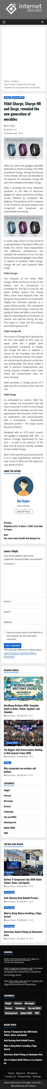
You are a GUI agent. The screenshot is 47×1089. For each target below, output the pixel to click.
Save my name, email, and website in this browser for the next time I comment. (25, 636)
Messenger (8, 800)
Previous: (23, 526)
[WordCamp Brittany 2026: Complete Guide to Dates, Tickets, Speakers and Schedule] (23, 688)
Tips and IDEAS (10, 817)
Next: (22, 536)
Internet (7, 795)
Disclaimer (32, 1073)
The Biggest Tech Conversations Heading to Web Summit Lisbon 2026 (23, 751)
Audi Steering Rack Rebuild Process (21, 898)
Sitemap (37, 1076)
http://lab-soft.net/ (18, 981)
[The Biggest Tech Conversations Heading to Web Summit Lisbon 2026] (23, 733)
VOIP (6, 833)
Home (11, 1073)
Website (8, 622)
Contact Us (10, 1076)
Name (7, 601)
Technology (8, 811)
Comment (9, 563)
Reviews (7, 806)
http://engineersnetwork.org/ (18, 968)
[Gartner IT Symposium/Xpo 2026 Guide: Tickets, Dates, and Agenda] (23, 862)
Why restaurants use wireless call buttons (20, 770)
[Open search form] (42, 22)
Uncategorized (10, 822)
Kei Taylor (10, 126)
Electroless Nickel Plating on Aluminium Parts (23, 933)
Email (7, 611)
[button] (4, 22)
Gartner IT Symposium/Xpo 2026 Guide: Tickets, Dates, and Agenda (23, 881)
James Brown (10, 716)
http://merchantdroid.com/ (17, 958)
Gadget (7, 97)
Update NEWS (18, 97)
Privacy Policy (24, 1076)
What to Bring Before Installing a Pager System (23, 914)
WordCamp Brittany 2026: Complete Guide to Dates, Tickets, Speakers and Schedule (22, 709)
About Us (20, 1073)
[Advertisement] (23, 54)
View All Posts (23, 511)
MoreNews (16, 1085)
